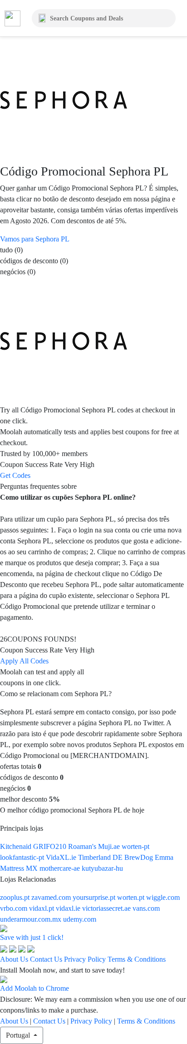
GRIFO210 (50, 846)
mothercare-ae (60, 868)
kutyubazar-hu (102, 868)
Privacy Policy (85, 959)
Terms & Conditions (137, 959)
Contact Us (46, 959)
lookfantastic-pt (23, 857)
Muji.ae (110, 846)
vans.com (146, 908)
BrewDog (139, 857)
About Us (14, 959)
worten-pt (135, 846)
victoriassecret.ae (107, 908)
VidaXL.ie (62, 857)
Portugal (19, 1035)
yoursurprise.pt (95, 897)
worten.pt (131, 897)
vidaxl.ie (69, 908)
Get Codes (15, 475)
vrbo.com (14, 908)
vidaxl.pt (42, 908)
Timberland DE (101, 857)
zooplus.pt (15, 897)
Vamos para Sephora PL (34, 239)
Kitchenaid (16, 846)
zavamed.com (52, 897)
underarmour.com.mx (31, 919)
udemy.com (79, 919)
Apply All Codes (24, 661)
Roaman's (83, 846)
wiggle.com (163, 897)
